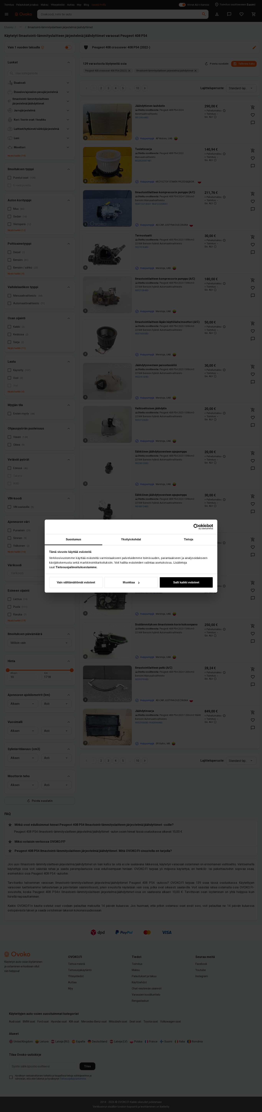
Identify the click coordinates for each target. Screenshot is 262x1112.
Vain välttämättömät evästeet (76, 582)
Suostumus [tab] (73, 539)
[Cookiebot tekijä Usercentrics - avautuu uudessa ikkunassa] (196, 527)
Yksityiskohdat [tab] (131, 539)
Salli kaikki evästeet (186, 582)
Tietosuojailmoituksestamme (76, 567)
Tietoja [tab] (188, 539)
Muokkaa (129, 582)
